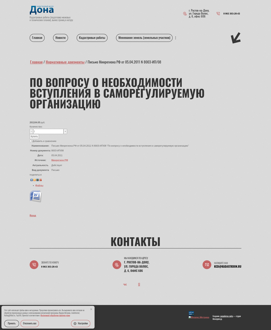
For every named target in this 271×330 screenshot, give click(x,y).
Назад (33, 216)
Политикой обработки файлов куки (55, 316)
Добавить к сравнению (44, 141)
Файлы (39, 185)
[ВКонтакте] (31, 179)
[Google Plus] (40, 179)
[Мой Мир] (37, 179)
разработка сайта (226, 316)
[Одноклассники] (34, 179)
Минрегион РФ (59, 160)
